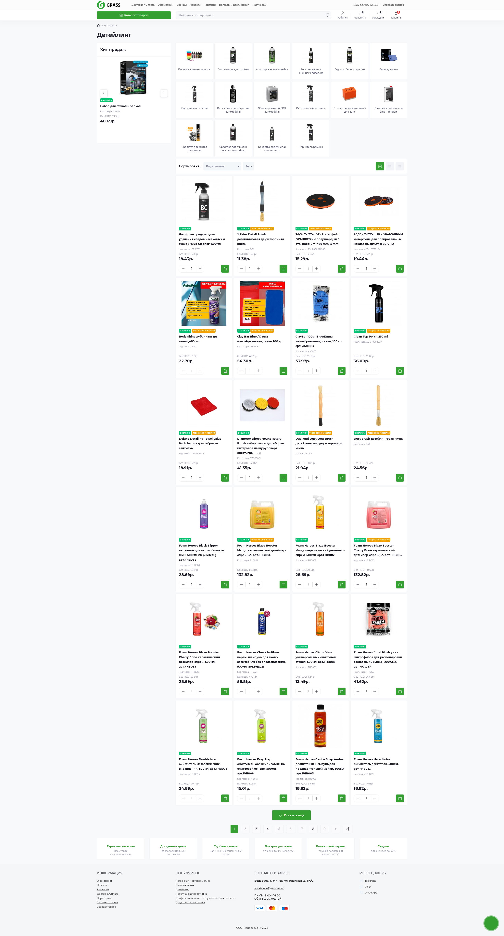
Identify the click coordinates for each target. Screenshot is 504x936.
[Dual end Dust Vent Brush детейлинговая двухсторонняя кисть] (321, 405)
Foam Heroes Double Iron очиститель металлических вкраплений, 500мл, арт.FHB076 (203, 763)
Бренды (182, 4)
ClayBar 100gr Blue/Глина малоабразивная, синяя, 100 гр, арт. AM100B (319, 341)
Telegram (370, 880)
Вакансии (103, 889)
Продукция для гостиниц (191, 893)
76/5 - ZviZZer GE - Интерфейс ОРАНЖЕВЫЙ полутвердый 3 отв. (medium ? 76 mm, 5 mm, (317, 239)
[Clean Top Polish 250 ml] (379, 303)
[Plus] (200, 268)
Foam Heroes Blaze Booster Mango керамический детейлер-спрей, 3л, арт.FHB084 (261, 550)
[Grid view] (380, 166)
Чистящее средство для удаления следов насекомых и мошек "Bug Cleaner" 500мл (202, 239)
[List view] (390, 166)
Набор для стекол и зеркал (120, 106)
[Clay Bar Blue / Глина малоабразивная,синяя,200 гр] (262, 303)
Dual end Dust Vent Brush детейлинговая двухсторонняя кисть (319, 443)
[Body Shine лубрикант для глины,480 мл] (204, 303)
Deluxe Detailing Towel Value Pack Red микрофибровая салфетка (200, 443)
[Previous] (103, 93)
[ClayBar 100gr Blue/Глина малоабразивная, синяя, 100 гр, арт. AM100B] (321, 303)
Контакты (210, 4)
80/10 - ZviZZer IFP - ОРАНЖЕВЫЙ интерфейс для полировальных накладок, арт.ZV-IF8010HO (378, 239)
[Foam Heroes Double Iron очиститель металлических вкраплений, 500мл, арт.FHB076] (204, 726)
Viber (368, 886)
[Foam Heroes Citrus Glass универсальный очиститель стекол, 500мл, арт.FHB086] (321, 619)
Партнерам (259, 4)
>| (347, 829)
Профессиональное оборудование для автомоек (206, 898)
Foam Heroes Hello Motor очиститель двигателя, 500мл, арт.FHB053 (376, 763)
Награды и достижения (234, 4)
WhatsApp (371, 892)
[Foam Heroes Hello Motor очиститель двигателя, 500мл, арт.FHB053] (379, 726)
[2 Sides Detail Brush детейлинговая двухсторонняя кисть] (262, 201)
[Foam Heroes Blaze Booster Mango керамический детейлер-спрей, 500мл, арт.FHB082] (321, 512)
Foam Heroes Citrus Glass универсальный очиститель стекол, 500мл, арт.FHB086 (316, 657)
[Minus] (183, 268)
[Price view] (400, 166)
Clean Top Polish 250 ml (371, 336)
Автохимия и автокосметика (193, 880)
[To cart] (225, 269)
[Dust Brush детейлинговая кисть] (379, 405)
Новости (195, 4)
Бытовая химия (185, 885)
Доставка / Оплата (143, 4)
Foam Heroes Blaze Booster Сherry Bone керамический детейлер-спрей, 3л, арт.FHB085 (378, 550)
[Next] (164, 93)
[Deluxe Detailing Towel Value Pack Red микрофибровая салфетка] (204, 405)
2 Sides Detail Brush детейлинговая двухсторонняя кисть (260, 239)
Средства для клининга (190, 902)
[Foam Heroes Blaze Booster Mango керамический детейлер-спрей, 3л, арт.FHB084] (262, 512)
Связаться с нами (107, 902)
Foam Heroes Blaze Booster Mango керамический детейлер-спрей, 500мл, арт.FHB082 (320, 550)
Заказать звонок (393, 4)
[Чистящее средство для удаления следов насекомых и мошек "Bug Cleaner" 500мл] (204, 201)
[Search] (327, 15)
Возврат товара (106, 906)
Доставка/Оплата (107, 893)
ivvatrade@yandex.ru (269, 888)
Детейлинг (182, 889)
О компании (165, 4)
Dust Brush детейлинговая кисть (378, 438)
